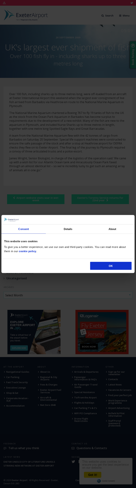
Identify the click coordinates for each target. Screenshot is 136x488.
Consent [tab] (23, 229)
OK (111, 265)
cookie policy (27, 251)
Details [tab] (68, 229)
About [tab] (112, 229)
